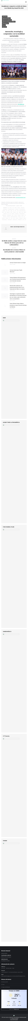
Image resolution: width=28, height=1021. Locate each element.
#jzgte (25, 212)
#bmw (16, 207)
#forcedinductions (22, 210)
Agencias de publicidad (7, 19)
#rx (22, 216)
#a (8, 207)
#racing (8, 216)
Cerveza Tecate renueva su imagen (18, 262)
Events (4, 25)
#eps (11, 210)
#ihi (17, 212)
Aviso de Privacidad (14, 1019)
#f (13, 210)
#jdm (20, 212)
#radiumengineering (14, 216)
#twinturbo (20, 219)
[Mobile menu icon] (26, 2)
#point (23, 215)
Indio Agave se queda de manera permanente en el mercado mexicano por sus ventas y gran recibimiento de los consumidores (18, 296)
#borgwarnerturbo (11, 209)
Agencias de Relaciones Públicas (9, 21)
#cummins (16, 209)
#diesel (4, 210)
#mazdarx (17, 213)
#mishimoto (4, 215)
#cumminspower (22, 209)
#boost (19, 207)
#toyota (17, 218)
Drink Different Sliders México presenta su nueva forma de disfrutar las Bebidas (18, 305)
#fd (17, 210)
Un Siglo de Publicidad (5, 987)
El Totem (2, 984)
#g (5, 212)
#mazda (13, 213)
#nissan (19, 215)
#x (25, 219)
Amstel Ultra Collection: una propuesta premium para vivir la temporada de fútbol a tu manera (17, 287)
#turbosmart (10, 219)
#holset (14, 212)
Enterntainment (5, 23)
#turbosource (15, 219)
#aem (11, 207)
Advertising (5, 16)
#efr (8, 210)
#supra (7, 218)
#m (10, 213)
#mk (12, 215)
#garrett (8, 212)
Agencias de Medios (6, 18)
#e (6, 210)
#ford (3, 212)
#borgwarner (5, 209)
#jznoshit (5, 213)
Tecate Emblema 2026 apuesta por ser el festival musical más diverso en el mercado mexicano (18, 279)
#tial (14, 218)
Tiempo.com (16, 1009)
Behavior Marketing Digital (21, 1017)
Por (10, 205)
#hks (11, 212)
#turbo (25, 218)
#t (9, 218)
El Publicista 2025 (4, 981)
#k (8, 213)
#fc (15, 210)
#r (25, 215)
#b (13, 207)
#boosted (22, 207)
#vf (23, 219)
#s (24, 216)
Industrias (6, 204)
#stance (3, 218)
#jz (22, 212)
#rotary (19, 216)
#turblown (21, 218)
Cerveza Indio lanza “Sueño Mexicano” (16, 271)
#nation (15, 215)
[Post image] (4, 264)
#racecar (4, 216)
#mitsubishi (9, 215)
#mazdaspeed (22, 213)
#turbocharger (4, 219)
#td (11, 218)
